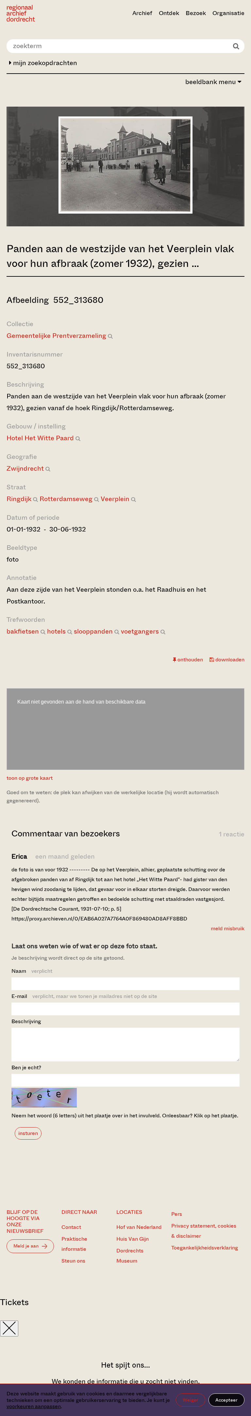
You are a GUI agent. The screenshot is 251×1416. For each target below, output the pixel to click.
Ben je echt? (26, 1067)
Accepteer (226, 1400)
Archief (142, 13)
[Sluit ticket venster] (9, 1328)
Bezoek (196, 13)
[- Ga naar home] (42, 13)
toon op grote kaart (30, 778)
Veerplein (115, 499)
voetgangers (140, 631)
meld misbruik (227, 928)
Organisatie (228, 13)
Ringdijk (19, 499)
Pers (176, 1214)
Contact (71, 1227)
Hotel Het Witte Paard (40, 438)
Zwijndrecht (25, 468)
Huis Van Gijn (132, 1239)
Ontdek (169, 13)
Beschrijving (26, 1021)
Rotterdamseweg (66, 499)
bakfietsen (23, 631)
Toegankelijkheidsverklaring (204, 1247)
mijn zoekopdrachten (44, 63)
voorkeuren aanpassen (34, 1406)
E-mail (84, 996)
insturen (28, 1133)
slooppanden (93, 631)
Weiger (190, 1400)
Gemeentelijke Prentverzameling (56, 336)
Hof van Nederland (138, 1227)
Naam (31, 971)
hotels (56, 631)
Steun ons (73, 1261)
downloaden (229, 659)
